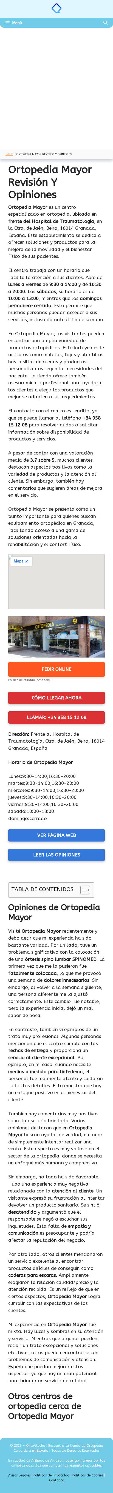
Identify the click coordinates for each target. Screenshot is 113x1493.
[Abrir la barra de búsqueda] (105, 23)
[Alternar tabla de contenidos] (82, 890)
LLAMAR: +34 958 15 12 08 (56, 717)
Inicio (9, 154)
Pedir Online (56, 669)
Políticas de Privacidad (51, 1475)
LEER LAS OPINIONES (56, 855)
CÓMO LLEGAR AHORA (56, 697)
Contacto (56, 1480)
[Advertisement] (56, 87)
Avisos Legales (19, 1475)
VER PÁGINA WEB (56, 835)
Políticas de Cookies (87, 1475)
